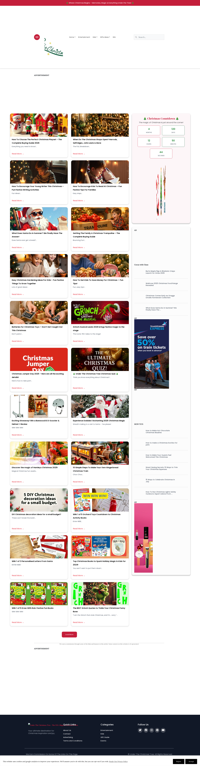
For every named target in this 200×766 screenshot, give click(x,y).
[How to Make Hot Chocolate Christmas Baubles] (138, 432)
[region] (100, 760)
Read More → (18, 154)
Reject (178, 761)
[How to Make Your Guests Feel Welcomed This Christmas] (138, 456)
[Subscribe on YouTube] (163, 730)
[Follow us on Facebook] (146, 730)
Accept (191, 761)
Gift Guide (105, 737)
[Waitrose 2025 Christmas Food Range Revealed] (138, 284)
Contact (67, 734)
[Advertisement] (99, 92)
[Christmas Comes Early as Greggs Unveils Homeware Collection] (138, 297)
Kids (94, 37)
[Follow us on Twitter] (140, 730)
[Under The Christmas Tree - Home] (53, 725)
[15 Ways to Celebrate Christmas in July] (138, 481)
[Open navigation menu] (37, 37)
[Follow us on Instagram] (151, 730)
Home (71, 37)
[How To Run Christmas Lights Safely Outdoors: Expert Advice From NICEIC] (138, 493)
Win (114, 37)
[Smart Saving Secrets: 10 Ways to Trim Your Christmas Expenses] (138, 468)
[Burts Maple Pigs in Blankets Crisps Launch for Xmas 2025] (138, 272)
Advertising (68, 737)
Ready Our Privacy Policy (118, 761)
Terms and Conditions (72, 741)
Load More (69, 634)
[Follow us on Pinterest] (157, 730)
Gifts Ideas (104, 37)
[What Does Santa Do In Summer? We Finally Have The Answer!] (138, 309)
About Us (67, 730)
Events (103, 741)
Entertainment (84, 37)
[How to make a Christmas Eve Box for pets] (138, 444)
